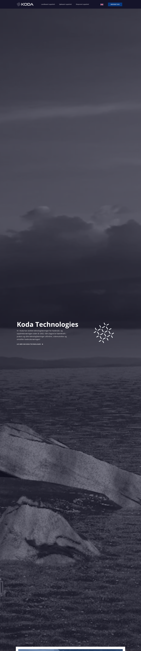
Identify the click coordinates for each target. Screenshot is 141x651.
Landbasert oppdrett (48, 4)
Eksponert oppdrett (82, 4)
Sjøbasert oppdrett (65, 4)
